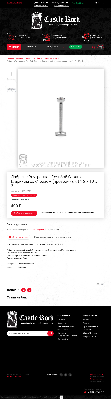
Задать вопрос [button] (19, 237)
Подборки (52, 47)
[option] (61, 118)
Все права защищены (15, 377)
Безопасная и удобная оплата (60, 37)
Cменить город (52, 229)
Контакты (62, 320)
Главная (10, 58)
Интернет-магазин (41, 6)
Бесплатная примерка (20, 200)
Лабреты (38, 58)
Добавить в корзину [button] (24, 213)
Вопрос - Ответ (89, 336)
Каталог (19, 58)
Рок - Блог (76, 47)
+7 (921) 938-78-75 (39, 3)
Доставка (87, 320)
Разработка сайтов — (93, 389)
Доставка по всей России (24, 37)
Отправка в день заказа (97, 37)
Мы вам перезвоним (80, 2)
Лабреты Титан (50, 58)
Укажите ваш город (14, 3)
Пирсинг (28, 58)
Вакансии (62, 323)
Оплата (86, 323)
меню (15, 47)
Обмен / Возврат (90, 333)
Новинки (31, 47)
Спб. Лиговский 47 (61, 6)
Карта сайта (63, 339)
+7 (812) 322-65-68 (60, 3)
